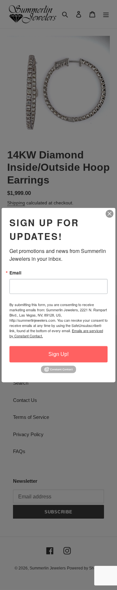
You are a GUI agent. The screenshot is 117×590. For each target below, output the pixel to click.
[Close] (109, 214)
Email (15, 273)
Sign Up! (58, 354)
